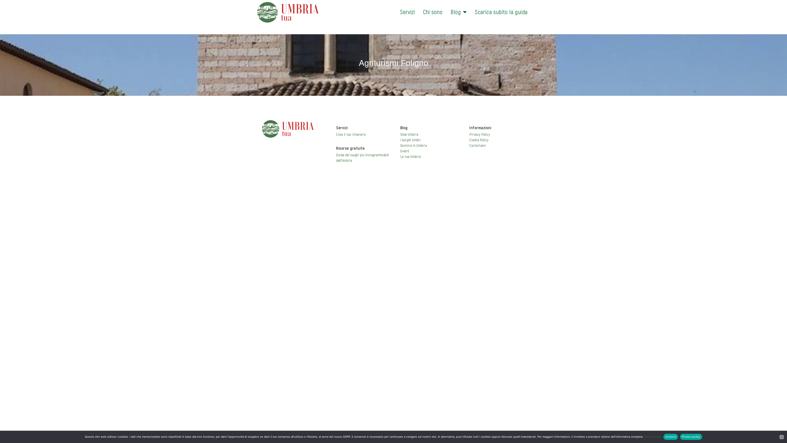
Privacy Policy (479, 134)
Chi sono (432, 11)
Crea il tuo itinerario (351, 134)
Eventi (404, 151)
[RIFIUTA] (781, 437)
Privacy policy (652, 436)
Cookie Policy (479, 140)
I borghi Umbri (410, 140)
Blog (456, 11)
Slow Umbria (409, 134)
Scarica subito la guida (501, 11)
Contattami (477, 145)
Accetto (670, 436)
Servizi (407, 11)
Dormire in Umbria (413, 145)
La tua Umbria (410, 156)
